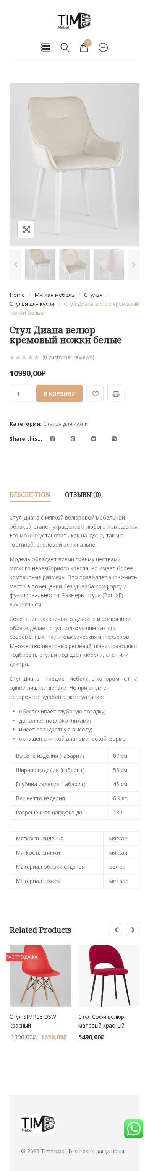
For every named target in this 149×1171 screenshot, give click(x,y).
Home (17, 294)
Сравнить (116, 393)
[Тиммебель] (74, 20)
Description (30, 494)
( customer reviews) (68, 357)
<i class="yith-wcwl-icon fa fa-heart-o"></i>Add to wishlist (95, 393)
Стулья (93, 294)
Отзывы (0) (83, 494)
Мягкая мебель (54, 294)
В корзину (59, 393)
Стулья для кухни (32, 303)
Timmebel (53, 1151)
